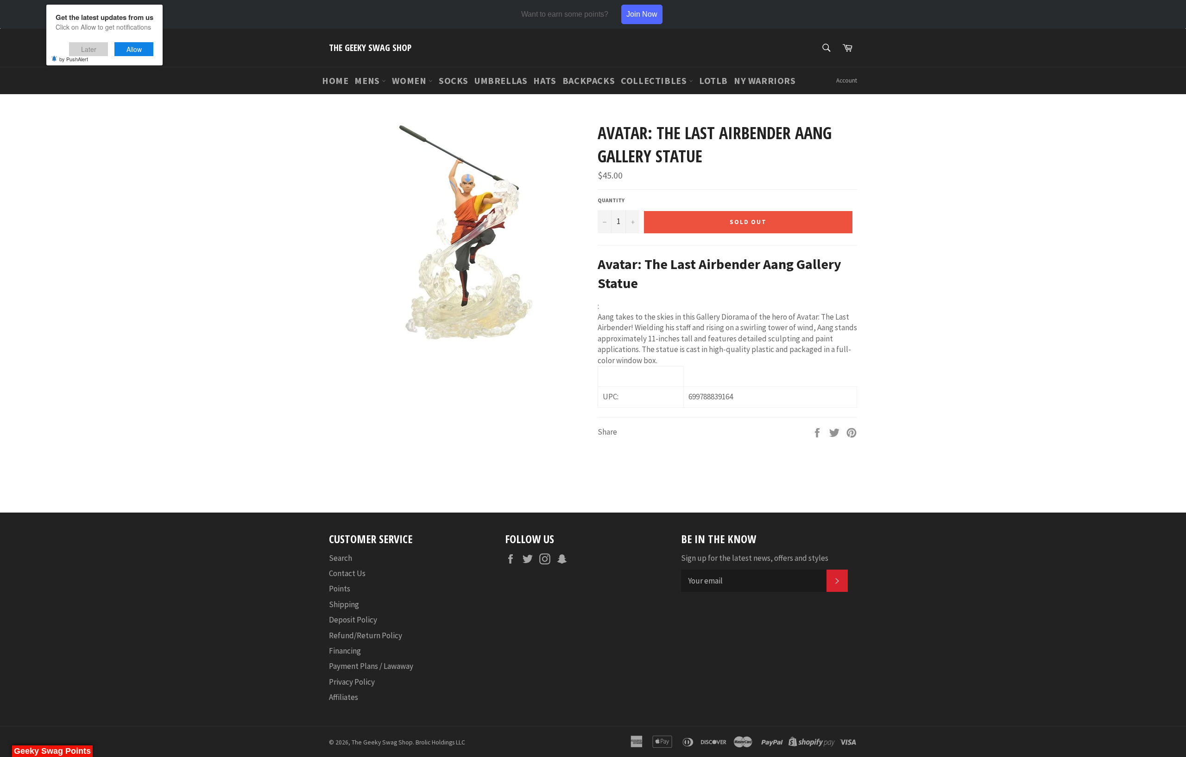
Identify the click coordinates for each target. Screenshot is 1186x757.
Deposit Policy (353, 620)
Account (846, 80)
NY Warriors (765, 80)
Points (339, 589)
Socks (453, 80)
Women (410, 80)
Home (335, 80)
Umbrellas (500, 80)
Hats (544, 80)
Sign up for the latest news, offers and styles (754, 558)
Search (340, 558)
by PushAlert (73, 59)
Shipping (344, 604)
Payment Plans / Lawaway (371, 666)
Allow (134, 49)
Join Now (641, 14)
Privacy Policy (352, 682)
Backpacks (588, 80)
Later (88, 49)
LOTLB (713, 80)
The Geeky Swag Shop (370, 47)
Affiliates (343, 697)
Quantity (611, 200)
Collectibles (655, 80)
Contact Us (347, 573)
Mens (368, 80)
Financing (345, 651)
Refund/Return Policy (365, 635)
